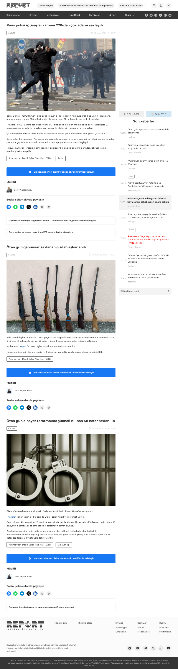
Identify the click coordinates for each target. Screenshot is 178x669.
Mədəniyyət (143, 631)
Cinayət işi (63, 544)
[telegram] (155, 15)
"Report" (23, 346)
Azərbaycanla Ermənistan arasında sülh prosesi (86, 5)
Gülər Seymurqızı (23, 390)
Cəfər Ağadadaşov (23, 190)
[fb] (146, 15)
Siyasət (119, 623)
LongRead (120, 631)
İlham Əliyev (46, 5)
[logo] (18, 5)
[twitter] (160, 15)
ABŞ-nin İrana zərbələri (133, 5)
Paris (60, 158)
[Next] (143, 5)
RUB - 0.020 (133, 114)
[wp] (15, 207)
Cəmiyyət (142, 623)
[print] (42, 207)
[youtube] (169, 15)
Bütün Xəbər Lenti (129, 291)
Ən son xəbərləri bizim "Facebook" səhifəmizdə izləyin (64, 171)
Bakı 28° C (160, 114)
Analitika (163, 627)
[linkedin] (165, 15)
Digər (128, 15)
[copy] (48, 207)
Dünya (162, 623)
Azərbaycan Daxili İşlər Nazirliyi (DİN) (30, 158)
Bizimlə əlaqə (85, 623)
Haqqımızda (60, 623)
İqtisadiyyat (121, 627)
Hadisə (11, 33)
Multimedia (165, 631)
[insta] (151, 15)
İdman (140, 627)
